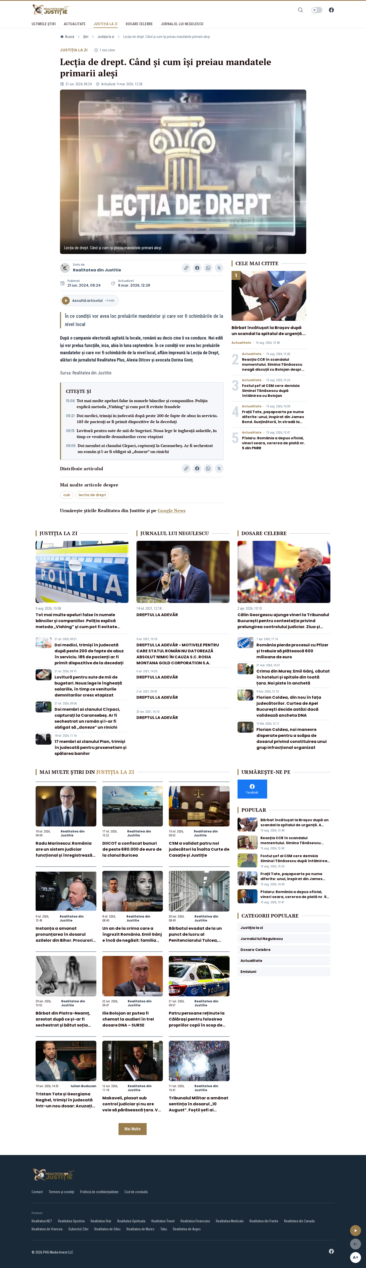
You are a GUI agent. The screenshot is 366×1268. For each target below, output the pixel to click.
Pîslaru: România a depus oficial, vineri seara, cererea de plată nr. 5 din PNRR (273, 443)
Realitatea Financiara (195, 1221)
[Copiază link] (186, 267)
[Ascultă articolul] (355, 1230)
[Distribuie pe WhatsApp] (208, 267)
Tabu (163, 1229)
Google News (171, 510)
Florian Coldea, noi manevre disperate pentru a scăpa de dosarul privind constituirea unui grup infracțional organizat (291, 738)
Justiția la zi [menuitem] (106, 24)
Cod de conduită (136, 1192)
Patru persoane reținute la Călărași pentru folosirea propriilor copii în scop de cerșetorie (197, 1022)
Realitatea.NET (42, 1221)
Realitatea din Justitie (97, 270)
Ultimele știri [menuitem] (44, 24)
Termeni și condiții (61, 1192)
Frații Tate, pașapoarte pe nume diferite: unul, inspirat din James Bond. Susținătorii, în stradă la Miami (273, 419)
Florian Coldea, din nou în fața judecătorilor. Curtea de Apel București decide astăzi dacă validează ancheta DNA (288, 706)
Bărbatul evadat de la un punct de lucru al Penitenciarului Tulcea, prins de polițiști (195, 937)
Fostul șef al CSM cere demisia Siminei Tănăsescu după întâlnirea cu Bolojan (271, 390)
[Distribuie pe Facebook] (197, 267)
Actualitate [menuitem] (75, 24)
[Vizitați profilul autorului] (65, 268)
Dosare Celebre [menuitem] (139, 24)
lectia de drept (92, 494)
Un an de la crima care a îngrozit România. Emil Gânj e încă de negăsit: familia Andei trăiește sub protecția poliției (132, 940)
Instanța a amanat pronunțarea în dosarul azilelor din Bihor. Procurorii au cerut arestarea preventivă (65, 940)
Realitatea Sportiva (71, 1221)
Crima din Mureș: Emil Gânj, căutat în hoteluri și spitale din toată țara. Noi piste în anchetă (293, 677)
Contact (37, 1192)
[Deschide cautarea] (300, 10)
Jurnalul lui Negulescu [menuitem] (182, 24)
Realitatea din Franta (263, 1221)
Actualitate (241, 343)
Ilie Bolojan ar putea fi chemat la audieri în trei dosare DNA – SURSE (128, 1019)
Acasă (69, 37)
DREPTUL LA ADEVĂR (157, 615)
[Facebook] (331, 10)
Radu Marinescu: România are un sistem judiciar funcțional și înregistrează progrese (64, 852)
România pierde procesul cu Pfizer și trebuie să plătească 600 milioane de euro (292, 651)
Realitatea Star (101, 1221)
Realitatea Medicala (230, 1221)
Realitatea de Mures (140, 1229)
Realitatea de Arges (187, 1229)
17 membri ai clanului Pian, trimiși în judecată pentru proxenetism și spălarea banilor (90, 747)
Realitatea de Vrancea (47, 1229)
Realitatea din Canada (299, 1221)
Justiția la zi (105, 37)
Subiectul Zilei (78, 1229)
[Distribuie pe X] (219, 267)
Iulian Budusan (83, 1086)
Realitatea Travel (163, 1221)
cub (66, 494)
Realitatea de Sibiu (107, 1229)
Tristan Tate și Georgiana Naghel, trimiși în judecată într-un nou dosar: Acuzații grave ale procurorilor (64, 1103)
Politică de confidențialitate (99, 1192)
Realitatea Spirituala (131, 1221)
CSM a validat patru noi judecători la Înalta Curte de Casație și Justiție (199, 849)
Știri (85, 37)
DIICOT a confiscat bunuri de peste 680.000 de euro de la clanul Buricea (132, 849)
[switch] (316, 10)
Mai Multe (132, 1129)
